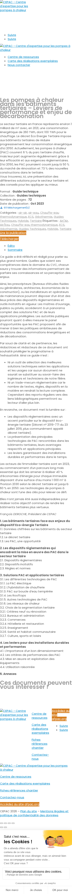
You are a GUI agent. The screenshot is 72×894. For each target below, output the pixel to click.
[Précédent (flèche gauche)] (1, 827)
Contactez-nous (12, 797)
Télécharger (9, 239)
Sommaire (15, 250)
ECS (31, 217)
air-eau (33, 213)
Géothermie (43, 217)
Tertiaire (36, 221)
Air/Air (64, 221)
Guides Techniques (32, 229)
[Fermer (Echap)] (13, 823)
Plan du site (28, 811)
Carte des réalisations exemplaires (33, 61)
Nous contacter (19, 65)
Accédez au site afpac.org (19, 804)
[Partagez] (9, 823)
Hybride (23, 221)
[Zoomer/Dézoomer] (1, 823)
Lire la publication (13, 233)
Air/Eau (5, 225)
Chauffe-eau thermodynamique (34, 225)
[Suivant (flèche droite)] (5, 827)
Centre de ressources (23, 57)
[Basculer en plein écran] (5, 823)
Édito (11, 246)
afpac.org (8, 28)
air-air (22, 213)
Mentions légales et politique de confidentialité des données (34, 813)
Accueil (5, 72)
